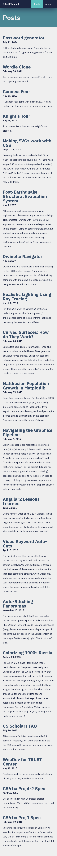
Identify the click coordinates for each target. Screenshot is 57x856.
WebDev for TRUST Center (22, 762)
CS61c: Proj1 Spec (22, 817)
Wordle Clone (17, 67)
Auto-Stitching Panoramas (18, 604)
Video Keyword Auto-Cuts (25, 543)
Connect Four (16, 91)
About (48, 4)
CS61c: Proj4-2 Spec (24, 788)
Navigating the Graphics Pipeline (27, 432)
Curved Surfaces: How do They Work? (26, 334)
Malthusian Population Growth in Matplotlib (26, 385)
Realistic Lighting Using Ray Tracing (27, 296)
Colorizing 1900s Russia (27, 653)
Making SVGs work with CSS (27, 143)
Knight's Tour (16, 116)
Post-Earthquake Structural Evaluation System (25, 196)
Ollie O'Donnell (11, 4)
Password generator (24, 38)
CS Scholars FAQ (20, 726)
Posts (37, 4)
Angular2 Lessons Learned (21, 501)
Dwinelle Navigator (22, 256)
